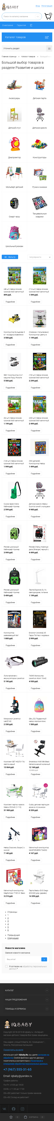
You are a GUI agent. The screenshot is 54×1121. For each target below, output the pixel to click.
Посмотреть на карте (13, 1050)
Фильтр (11, 257)
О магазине (7, 25)
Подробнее (10, 302)
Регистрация (46, 6)
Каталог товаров (15, 37)
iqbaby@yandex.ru (21, 1075)
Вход (38, 6)
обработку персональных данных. (28, 967)
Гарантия (21, 25)
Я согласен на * (28, 967)
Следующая (13, 938)
